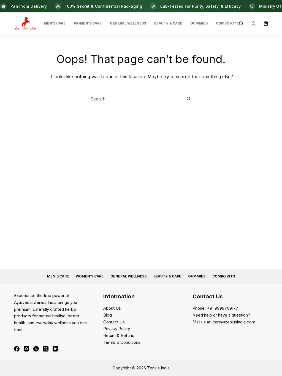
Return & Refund (118, 335)
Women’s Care (88, 23)
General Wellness (128, 23)
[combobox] (133, 98)
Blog (107, 315)
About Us (112, 308)
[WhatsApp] (36, 349)
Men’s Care (55, 23)
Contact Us (114, 322)
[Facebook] (17, 349)
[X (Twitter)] (45, 349)
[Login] (253, 23)
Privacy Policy (116, 328)
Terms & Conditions (121, 342)
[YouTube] (55, 349)
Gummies (199, 23)
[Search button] (188, 98)
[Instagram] (26, 349)
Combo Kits (227, 23)
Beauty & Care (168, 23)
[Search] (241, 23)
